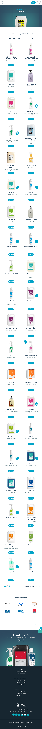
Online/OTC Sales (25, 724)
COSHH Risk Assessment (21, 695)
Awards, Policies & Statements (21, 678)
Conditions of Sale (17, 724)
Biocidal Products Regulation (21, 687)
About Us (21, 669)
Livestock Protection (21, 673)
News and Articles (21, 680)
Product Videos (21, 684)
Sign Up (21, 640)
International (21, 676)
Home (13, 31)
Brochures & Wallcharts (21, 682)
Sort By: (12, 33)
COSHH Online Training (21, 693)
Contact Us (33, 2)
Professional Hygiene (23, 31)
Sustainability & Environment (21, 689)
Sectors (16, 31)
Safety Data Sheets (21, 691)
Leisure (28, 31)
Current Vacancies (21, 698)
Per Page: (24, 33)
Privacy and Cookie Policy (25, 726)
